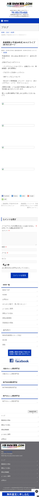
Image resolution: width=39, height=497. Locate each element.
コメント (6, 230)
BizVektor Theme (23, 489)
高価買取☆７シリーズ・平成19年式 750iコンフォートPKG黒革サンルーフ (29, 205)
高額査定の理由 (7, 323)
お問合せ (5, 299)
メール (5, 253)
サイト (4, 259)
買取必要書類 (6, 318)
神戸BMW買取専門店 (9, 387)
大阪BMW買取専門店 (17, 487)
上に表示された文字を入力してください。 (16, 268)
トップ (3, 415)
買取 (3, 345)
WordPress (13, 489)
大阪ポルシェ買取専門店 (10, 374)
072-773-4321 (21, 12)
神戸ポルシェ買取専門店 (10, 401)
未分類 (5, 52)
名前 (4, 247)
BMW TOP (6, 290)
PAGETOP (32, 411)
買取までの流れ (7, 313)
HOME (4, 295)
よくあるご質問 (7, 309)
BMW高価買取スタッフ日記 (11, 335)
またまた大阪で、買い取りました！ (14, 304)
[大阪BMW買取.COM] (19, 6)
